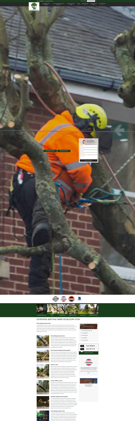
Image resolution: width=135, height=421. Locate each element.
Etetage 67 (78, 4)
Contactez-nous (64, 150)
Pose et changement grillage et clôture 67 (58, 4)
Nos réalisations (50, 150)
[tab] (67, 168)
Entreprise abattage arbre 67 (46, 4)
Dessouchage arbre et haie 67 (71, 4)
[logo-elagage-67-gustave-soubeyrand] (33, 4)
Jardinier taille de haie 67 (94, 4)
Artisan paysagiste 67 (102, 4)
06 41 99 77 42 (49, 1)
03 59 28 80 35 (41, 1)
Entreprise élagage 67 (85, 4)
